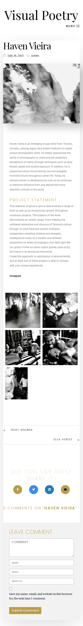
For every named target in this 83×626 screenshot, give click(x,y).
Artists (35, 55)
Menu (71, 26)
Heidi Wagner (22, 430)
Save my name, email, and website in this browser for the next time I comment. (40, 596)
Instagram (15, 275)
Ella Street (62, 439)
